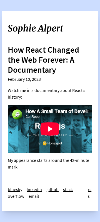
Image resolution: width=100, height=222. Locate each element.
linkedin (34, 189)
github (52, 189)
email (34, 196)
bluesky (15, 189)
